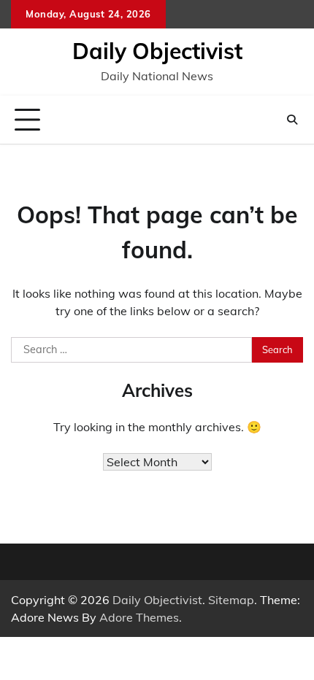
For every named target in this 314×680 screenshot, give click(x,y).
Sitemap (231, 599)
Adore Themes (139, 617)
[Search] (292, 120)
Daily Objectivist (157, 51)
